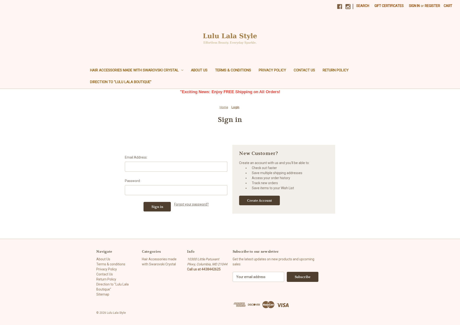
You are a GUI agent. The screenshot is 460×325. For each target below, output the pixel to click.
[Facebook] (339, 6)
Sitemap (102, 294)
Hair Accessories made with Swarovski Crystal (134, 70)
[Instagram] (348, 6)
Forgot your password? (191, 204)
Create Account (259, 200)
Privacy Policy (272, 70)
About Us (199, 70)
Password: (133, 181)
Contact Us (304, 70)
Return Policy (336, 70)
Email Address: (136, 157)
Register (432, 6)
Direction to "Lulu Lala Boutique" (120, 82)
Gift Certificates (389, 6)
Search (362, 6)
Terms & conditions (233, 70)
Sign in (414, 6)
